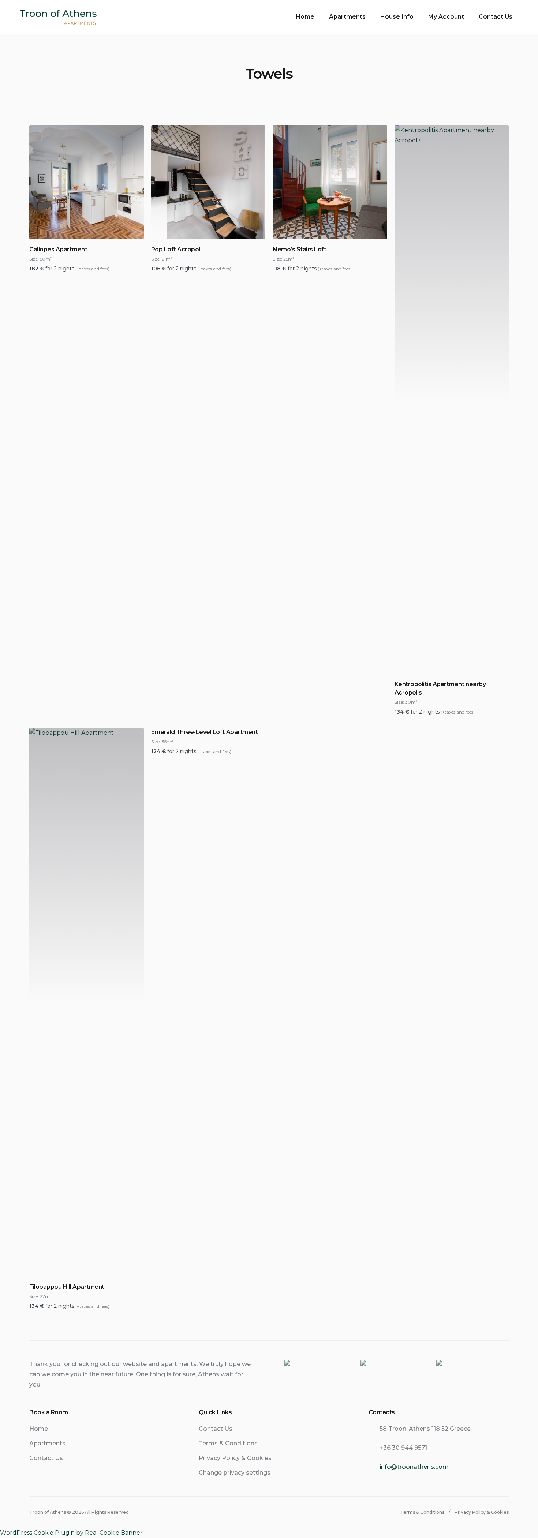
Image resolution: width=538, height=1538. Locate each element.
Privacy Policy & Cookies (235, 1458)
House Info (397, 16)
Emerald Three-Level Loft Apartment (204, 732)
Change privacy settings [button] (234, 1472)
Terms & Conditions (228, 1443)
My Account (446, 16)
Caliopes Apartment (58, 249)
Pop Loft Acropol (175, 249)
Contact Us (495, 16)
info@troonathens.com (414, 1466)
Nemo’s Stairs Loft (299, 249)
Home (305, 16)
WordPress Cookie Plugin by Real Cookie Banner (71, 1532)
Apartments (347, 16)
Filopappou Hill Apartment (66, 1286)
